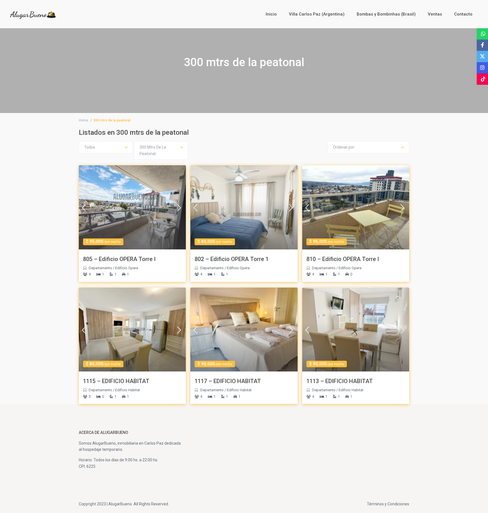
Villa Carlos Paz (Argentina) (317, 14)
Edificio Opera (126, 268)
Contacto (463, 14)
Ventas (435, 14)
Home (83, 120)
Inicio (271, 14)
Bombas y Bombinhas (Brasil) (386, 14)
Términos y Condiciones (388, 504)
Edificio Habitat (127, 390)
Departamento (100, 268)
